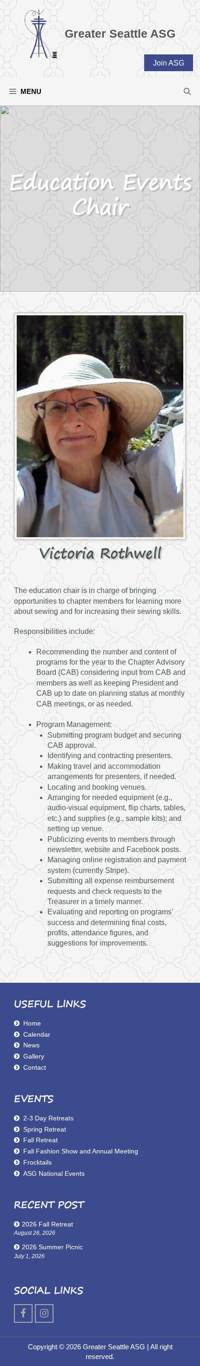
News (31, 1045)
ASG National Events (54, 1173)
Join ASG (168, 63)
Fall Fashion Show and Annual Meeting (80, 1151)
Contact (34, 1067)
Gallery (33, 1056)
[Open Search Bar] (187, 92)
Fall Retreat (40, 1140)
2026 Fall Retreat (47, 1224)
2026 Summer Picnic (52, 1247)
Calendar (36, 1034)
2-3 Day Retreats (48, 1118)
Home (32, 1023)
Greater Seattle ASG (120, 33)
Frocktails (37, 1162)
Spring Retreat (44, 1129)
